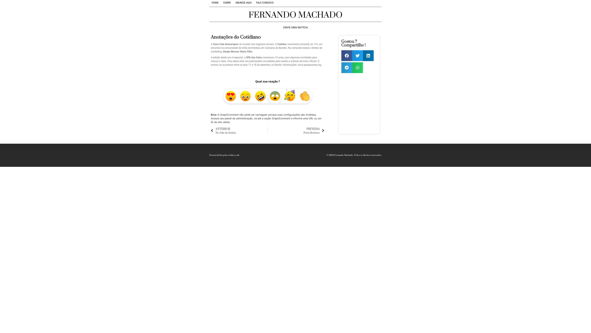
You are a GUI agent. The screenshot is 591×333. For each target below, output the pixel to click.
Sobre (227, 3)
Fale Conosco (265, 3)
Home (215, 3)
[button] (346, 55)
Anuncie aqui (243, 3)
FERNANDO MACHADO (295, 15)
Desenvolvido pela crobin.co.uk (224, 155)
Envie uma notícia (295, 27)
